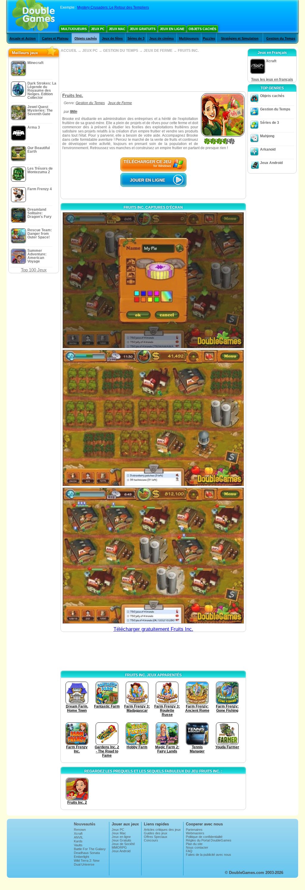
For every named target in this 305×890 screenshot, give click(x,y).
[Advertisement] (153, 72)
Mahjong (267, 136)
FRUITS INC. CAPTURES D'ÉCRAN (153, 207)
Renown (80, 829)
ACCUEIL (69, 51)
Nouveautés (84, 824)
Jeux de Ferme (120, 103)
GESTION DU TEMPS (120, 51)
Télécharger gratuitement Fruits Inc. (153, 629)
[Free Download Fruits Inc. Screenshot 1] (153, 280)
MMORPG (119, 847)
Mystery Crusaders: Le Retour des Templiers (113, 7)
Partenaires (194, 829)
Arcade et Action (23, 38)
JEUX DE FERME (158, 51)
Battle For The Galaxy (90, 849)
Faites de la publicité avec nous (208, 854)
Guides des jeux (155, 833)
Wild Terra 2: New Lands (86, 862)
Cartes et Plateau (55, 38)
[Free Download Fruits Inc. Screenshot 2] (153, 418)
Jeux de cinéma (161, 38)
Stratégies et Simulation (240, 38)
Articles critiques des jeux (162, 829)
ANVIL (78, 837)
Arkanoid (268, 149)
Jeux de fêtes (112, 38)
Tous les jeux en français (272, 79)
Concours (151, 840)
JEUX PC (90, 51)
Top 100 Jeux (34, 269)
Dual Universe (84, 864)
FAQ (189, 851)
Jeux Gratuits (142, 29)
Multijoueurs (74, 29)
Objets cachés (202, 29)
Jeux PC (98, 29)
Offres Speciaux (155, 837)
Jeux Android (271, 163)
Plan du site (194, 844)
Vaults (78, 845)
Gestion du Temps (280, 38)
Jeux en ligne (172, 29)
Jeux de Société (123, 844)
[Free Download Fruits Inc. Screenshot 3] (153, 556)
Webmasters (195, 833)
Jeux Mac (117, 29)
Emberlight (81, 856)
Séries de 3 (135, 38)
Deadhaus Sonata (87, 853)
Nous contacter (197, 847)
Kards (78, 841)
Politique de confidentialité (204, 837)
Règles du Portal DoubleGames (208, 840)
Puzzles (209, 38)
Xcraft (78, 833)
